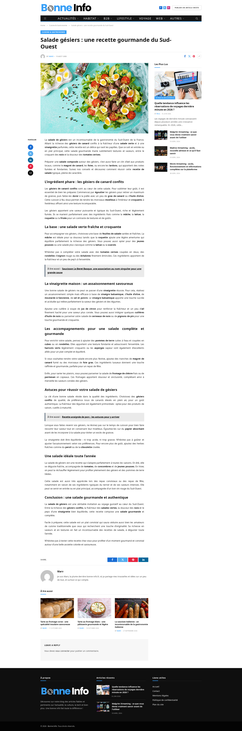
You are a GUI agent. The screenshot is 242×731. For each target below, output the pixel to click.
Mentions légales (161, 695)
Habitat (89, 18)
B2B (107, 18)
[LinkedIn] (30, 160)
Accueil (156, 686)
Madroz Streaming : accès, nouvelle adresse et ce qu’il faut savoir (185, 150)
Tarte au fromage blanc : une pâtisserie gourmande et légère (93, 623)
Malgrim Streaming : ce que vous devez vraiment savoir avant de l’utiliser (183, 135)
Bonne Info (52, 726)
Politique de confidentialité (165, 700)
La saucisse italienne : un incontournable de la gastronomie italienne (131, 624)
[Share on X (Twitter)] (189, 56)
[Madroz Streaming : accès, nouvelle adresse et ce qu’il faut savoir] (160, 151)
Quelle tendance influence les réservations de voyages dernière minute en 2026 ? (174, 106)
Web (159, 18)
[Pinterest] (30, 166)
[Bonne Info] (66, 7)
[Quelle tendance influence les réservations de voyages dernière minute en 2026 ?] (178, 85)
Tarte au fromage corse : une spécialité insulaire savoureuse (55, 623)
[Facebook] (30, 147)
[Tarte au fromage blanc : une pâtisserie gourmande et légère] (94, 608)
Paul (158, 114)
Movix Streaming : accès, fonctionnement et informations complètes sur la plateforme (185, 166)
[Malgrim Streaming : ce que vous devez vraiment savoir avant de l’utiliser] (160, 135)
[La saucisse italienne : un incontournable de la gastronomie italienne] (131, 608)
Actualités (67, 18)
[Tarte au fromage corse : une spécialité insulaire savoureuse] (57, 608)
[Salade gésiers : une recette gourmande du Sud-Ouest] (94, 98)
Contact (156, 691)
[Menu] (45, 18)
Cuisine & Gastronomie (53, 32)
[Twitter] (30, 153)
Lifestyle (124, 18)
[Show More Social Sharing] (199, 56)
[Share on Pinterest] (194, 56)
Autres (176, 18)
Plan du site (158, 704)
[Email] (30, 172)
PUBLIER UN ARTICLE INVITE (187, 8)
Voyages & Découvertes (165, 98)
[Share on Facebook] (185, 56)
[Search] (196, 18)
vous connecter (62, 651)
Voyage (145, 18)
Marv (51, 56)
